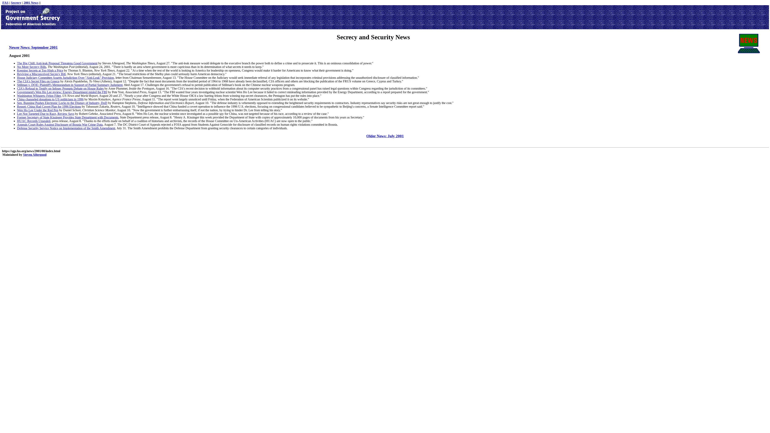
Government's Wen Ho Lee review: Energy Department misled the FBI (62, 92)
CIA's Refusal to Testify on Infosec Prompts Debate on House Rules (60, 88)
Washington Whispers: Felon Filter (39, 95)
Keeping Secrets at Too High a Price (40, 70)
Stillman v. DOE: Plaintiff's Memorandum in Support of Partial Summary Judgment (70, 85)
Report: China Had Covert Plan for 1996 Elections (49, 106)
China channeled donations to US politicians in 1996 (50, 99)
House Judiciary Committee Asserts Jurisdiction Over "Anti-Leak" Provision (65, 77)
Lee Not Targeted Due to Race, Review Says (45, 113)
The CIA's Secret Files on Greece (38, 81)
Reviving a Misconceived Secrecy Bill (41, 74)
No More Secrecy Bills (31, 67)
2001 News (31, 2)
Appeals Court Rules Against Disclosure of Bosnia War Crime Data (60, 124)
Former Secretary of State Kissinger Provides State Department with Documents (67, 117)
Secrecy (16, 2)
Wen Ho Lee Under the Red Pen (37, 110)
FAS (5, 2)
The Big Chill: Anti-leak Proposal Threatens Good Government (57, 63)
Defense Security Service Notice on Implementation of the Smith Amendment (66, 128)
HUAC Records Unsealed (33, 121)
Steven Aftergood (35, 154)
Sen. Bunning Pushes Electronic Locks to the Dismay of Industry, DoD (62, 103)
